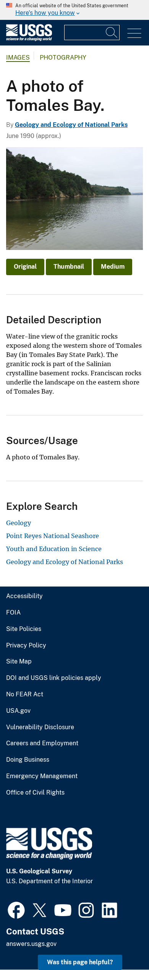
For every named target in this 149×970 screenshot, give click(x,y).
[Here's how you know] (74, 10)
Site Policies (23, 629)
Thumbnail (68, 266)
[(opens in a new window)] (16, 909)
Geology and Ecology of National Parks (71, 124)
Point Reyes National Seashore (52, 536)
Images (18, 57)
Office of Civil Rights (35, 792)
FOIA (13, 612)
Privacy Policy (26, 645)
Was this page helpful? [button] (80, 962)
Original (25, 266)
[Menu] (134, 33)
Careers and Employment (42, 743)
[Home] (29, 39)
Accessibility (24, 596)
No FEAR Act (24, 694)
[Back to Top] (121, 942)
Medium (113, 266)
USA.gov (18, 710)
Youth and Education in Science (54, 549)
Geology (18, 523)
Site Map (19, 661)
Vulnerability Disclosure (40, 727)
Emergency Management (42, 776)
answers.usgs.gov (31, 943)
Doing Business (27, 759)
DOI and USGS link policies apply (53, 678)
